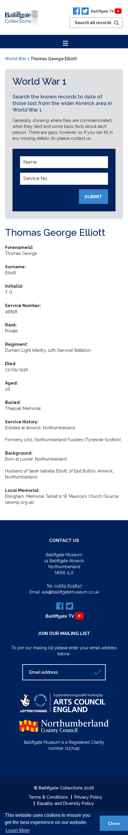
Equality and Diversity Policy (65, 803)
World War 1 (17, 58)
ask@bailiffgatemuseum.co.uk (70, 592)
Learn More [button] (18, 830)
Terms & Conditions (48, 797)
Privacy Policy (88, 797)
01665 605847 (68, 586)
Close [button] (114, 823)
